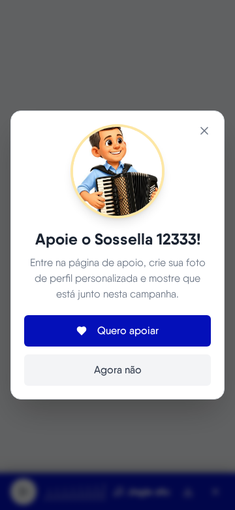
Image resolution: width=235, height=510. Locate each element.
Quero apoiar (128, 330)
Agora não (118, 370)
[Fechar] (204, 131)
